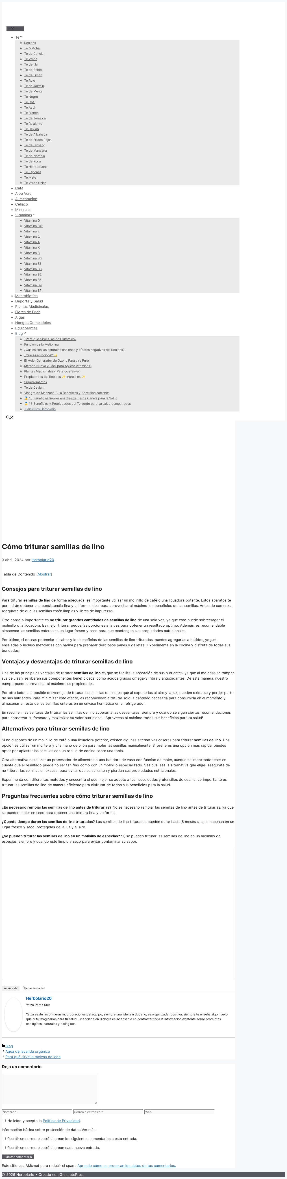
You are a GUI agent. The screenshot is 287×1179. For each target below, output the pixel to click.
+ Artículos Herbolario (40, 409)
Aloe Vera (23, 193)
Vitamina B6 (33, 258)
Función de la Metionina (41, 344)
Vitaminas (23, 215)
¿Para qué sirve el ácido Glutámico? (50, 339)
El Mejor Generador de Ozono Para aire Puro (56, 360)
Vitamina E (31, 231)
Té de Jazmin (34, 86)
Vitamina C (32, 236)
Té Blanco (31, 113)
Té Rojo (29, 80)
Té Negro (31, 96)
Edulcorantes (26, 328)
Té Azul (29, 107)
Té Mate (30, 177)
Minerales (23, 209)
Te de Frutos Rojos (37, 140)
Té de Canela (33, 53)
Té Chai (29, 102)
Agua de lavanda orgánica (27, 1051)
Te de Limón (33, 75)
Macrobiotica (26, 295)
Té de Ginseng (34, 145)
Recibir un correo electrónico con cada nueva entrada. (53, 1147)
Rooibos (30, 43)
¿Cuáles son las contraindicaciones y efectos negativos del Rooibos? (74, 350)
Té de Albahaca (35, 134)
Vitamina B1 (32, 263)
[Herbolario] (35, 23)
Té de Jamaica (35, 118)
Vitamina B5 (33, 280)
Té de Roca (32, 161)
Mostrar (44, 574)
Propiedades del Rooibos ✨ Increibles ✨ (54, 376)
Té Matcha (32, 48)
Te (17, 37)
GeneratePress (72, 1174)
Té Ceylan (31, 129)
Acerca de (10, 988)
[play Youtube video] (118, 913)
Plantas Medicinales (32, 306)
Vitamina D (32, 220)
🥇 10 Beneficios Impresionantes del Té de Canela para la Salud (70, 398)
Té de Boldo (33, 70)
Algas (20, 317)
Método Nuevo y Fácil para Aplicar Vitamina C (57, 366)
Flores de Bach (27, 312)
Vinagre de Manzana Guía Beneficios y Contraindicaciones (66, 393)
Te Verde (30, 59)
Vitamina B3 (33, 269)
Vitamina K (32, 247)
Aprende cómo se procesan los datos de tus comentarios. (126, 1165)
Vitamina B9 (33, 285)
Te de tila (31, 64)
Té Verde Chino (35, 183)
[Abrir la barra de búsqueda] (9, 418)
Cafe (19, 188)
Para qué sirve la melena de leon (33, 1056)
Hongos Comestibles (33, 322)
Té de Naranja (34, 156)
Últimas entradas (34, 988)
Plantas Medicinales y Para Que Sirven (52, 371)
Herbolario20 (39, 998)
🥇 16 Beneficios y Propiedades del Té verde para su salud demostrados (77, 403)
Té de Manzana (35, 150)
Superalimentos (35, 382)
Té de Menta (33, 91)
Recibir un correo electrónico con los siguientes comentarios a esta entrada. (72, 1138)
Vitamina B (32, 253)
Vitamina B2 (32, 274)
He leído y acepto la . (43, 1120)
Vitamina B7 (32, 290)
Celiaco (21, 204)
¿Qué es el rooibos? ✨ (40, 355)
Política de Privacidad (61, 1120)
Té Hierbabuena (36, 166)
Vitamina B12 (33, 226)
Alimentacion (26, 199)
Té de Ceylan (33, 387)
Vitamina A (32, 242)
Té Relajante (33, 123)
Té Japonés (32, 172)
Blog (19, 333)
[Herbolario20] (13, 1030)
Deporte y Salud (29, 301)
